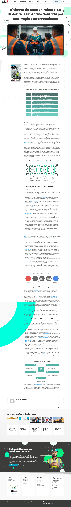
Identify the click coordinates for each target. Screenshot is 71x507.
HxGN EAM (33, 150)
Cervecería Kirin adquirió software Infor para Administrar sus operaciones (12, 428)
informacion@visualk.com (57, 478)
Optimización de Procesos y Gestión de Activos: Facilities (46, 428)
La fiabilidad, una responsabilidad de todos (58, 427)
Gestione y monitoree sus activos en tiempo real (23, 427)
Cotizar (21, 464)
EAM (55, 139)
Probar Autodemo (14, 464)
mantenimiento (44, 133)
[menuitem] (15, 1)
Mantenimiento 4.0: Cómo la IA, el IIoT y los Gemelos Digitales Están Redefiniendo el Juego (35, 429)
